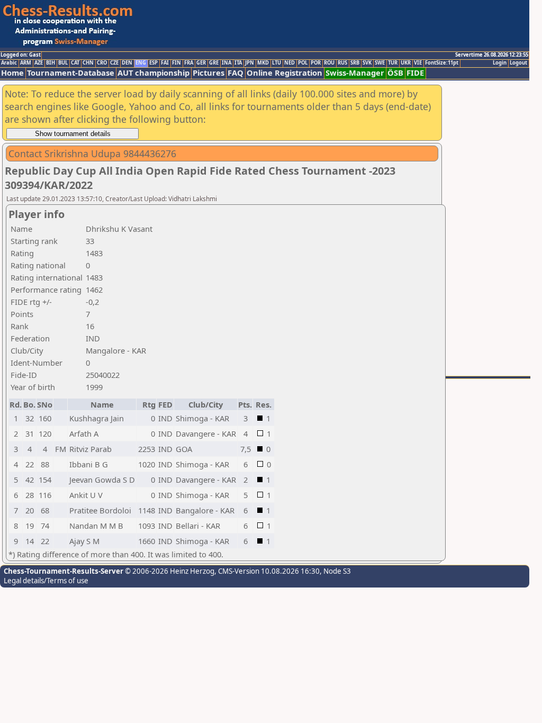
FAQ (235, 73)
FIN (176, 63)
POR (316, 63)
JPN (249, 63)
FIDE (415, 73)
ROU (329, 63)
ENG (141, 63)
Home (12, 73)
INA (226, 63)
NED (289, 63)
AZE (38, 63)
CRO (102, 63)
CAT (75, 63)
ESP (153, 63)
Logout (518, 63)
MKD (263, 63)
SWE (380, 63)
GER (201, 63)
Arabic (9, 63)
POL (303, 63)
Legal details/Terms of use (46, 580)
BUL (63, 63)
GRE (214, 63)
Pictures (208, 73)
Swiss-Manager (355, 73)
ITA (238, 63)
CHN (88, 63)
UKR (406, 63)
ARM (25, 63)
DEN (127, 63)
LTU (276, 63)
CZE (114, 63)
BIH (50, 63)
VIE (418, 63)
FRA (188, 63)
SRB (354, 63)
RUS (342, 63)
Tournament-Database (70, 73)
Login (500, 63)
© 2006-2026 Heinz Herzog (168, 571)
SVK (367, 63)
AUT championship (153, 73)
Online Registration (284, 73)
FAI (165, 63)
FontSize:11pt (441, 63)
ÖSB (395, 73)
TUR (393, 63)
